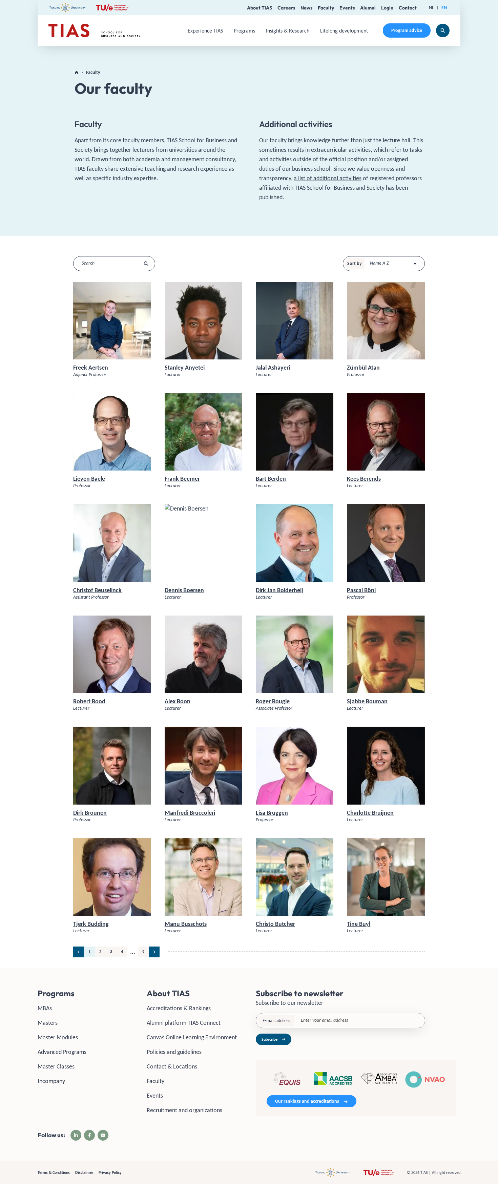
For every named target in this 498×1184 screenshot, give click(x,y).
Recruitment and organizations (184, 1110)
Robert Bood (89, 701)
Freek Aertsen (90, 367)
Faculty (326, 8)
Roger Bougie (273, 701)
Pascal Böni (361, 590)
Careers (286, 8)
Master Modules (58, 1037)
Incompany (51, 1081)
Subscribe (269, 1039)
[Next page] (154, 952)
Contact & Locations (172, 1066)
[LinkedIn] (75, 1135)
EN (444, 8)
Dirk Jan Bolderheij (279, 590)
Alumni (368, 8)
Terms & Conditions (54, 1172)
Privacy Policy (110, 1172)
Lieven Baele (89, 478)
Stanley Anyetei (185, 367)
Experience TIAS (205, 30)
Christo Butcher (275, 924)
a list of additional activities (327, 178)
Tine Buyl (358, 924)
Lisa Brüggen (272, 812)
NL (431, 8)
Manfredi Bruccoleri (190, 812)
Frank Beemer (182, 478)
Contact (408, 8)
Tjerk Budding (91, 924)
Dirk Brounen (90, 812)
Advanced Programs (62, 1052)
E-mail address (276, 1020)
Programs (244, 30)
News (306, 8)
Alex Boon (177, 701)
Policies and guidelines (174, 1052)
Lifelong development (344, 30)
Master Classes (56, 1066)
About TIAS (259, 8)
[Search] (443, 30)
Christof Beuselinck (97, 590)
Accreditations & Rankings (179, 1008)
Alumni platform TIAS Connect (184, 1022)
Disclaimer (84, 1172)
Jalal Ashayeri (273, 367)
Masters (48, 1022)
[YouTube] (103, 1135)
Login (387, 8)
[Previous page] (78, 952)
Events (347, 8)
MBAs (45, 1008)
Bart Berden (271, 478)
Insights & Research (287, 30)
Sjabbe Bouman (367, 701)
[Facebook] (89, 1135)
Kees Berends (364, 478)
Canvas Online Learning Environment (192, 1037)
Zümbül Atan (363, 367)
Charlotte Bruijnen (370, 812)
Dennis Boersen (184, 590)
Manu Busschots (186, 924)
